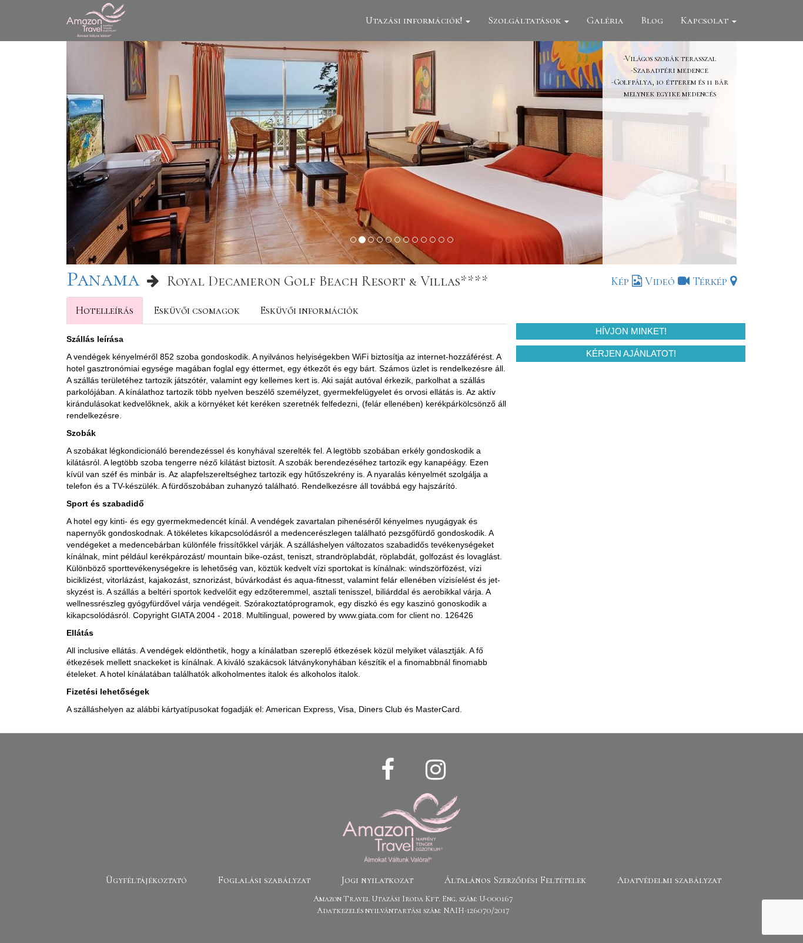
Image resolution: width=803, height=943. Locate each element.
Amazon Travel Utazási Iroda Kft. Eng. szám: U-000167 (413, 899)
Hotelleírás (104, 310)
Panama (102, 278)
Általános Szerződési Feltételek (515, 880)
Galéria (605, 20)
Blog (652, 20)
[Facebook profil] (387, 770)
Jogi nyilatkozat (377, 880)
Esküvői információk (309, 310)
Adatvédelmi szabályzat (669, 880)
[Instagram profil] (436, 770)
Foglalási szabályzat (264, 880)
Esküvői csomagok (196, 310)
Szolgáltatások (525, 20)
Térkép (711, 281)
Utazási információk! (415, 20)
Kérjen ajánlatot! (631, 353)
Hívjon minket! (631, 331)
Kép (621, 281)
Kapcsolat (706, 20)
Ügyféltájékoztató (146, 880)
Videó (661, 281)
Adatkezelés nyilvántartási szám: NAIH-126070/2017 (413, 910)
